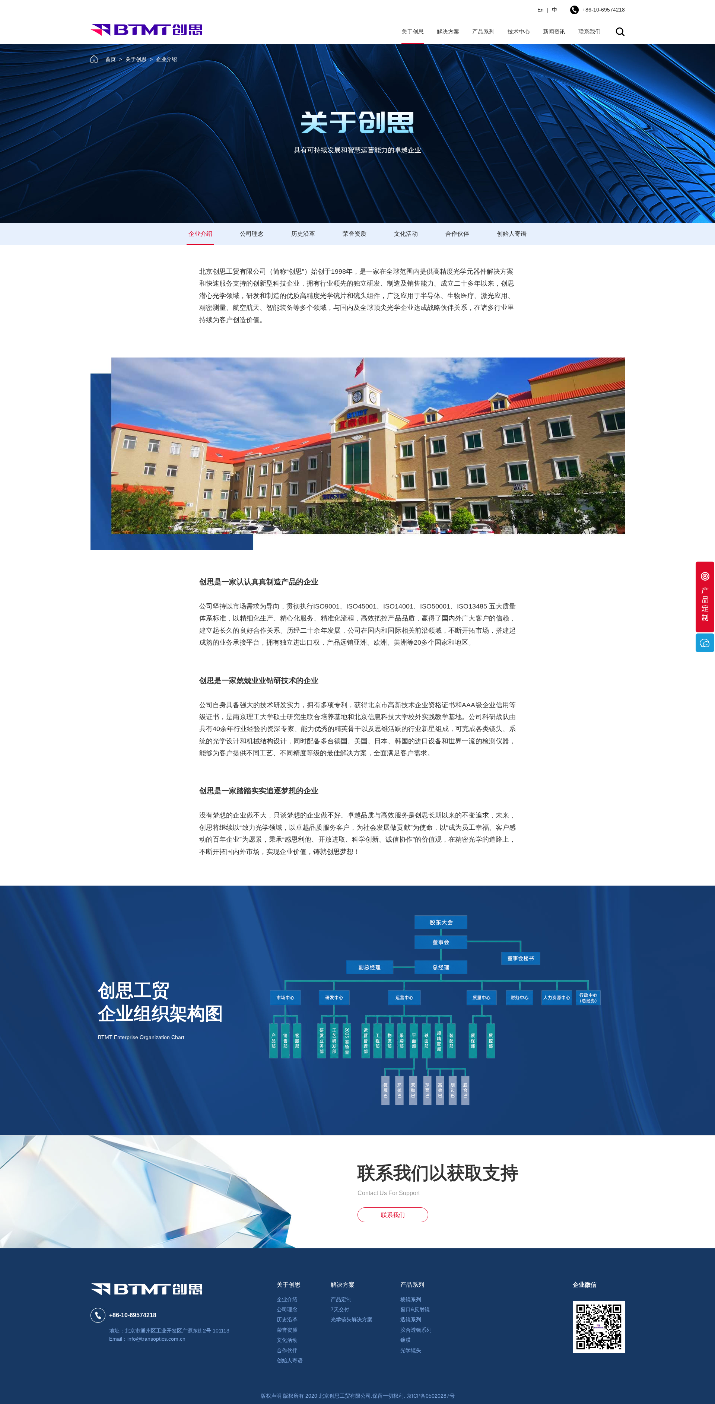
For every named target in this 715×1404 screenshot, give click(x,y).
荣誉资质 (354, 234)
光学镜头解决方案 (351, 1319)
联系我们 (589, 31)
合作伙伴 (457, 234)
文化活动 (406, 234)
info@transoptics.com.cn (156, 1339)
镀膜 (405, 1340)
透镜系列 (410, 1319)
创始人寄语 (512, 234)
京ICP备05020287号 (431, 1396)
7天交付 (340, 1309)
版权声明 (271, 1396)
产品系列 (483, 31)
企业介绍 (200, 234)
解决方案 (448, 31)
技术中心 (519, 31)
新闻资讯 (554, 31)
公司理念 (252, 234)
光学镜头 (410, 1350)
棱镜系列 (410, 1299)
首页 (110, 59)
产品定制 (341, 1299)
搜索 (620, 31)
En (540, 10)
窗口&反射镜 (415, 1309)
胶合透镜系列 (416, 1330)
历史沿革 (303, 234)
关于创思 (412, 31)
